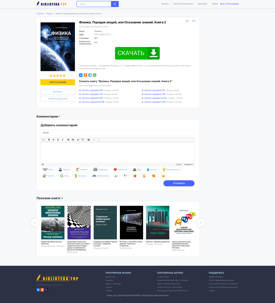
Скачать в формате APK (162, 102)
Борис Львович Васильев (168, 284)
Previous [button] (35, 223)
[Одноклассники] (85, 75)
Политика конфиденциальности (223, 287)
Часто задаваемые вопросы (221, 280)
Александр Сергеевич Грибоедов (172, 290)
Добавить (57, 91)
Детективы (110, 277)
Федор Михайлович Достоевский (172, 280)
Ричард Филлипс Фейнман (53, 246)
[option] (52, 226)
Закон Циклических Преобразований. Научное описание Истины (181, 245)
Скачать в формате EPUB (99, 102)
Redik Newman (126, 248)
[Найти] (115, 4)
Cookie (212, 290)
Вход (222, 4)
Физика (50, 14)
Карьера (109, 280)
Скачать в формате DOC (162, 94)
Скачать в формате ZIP (161, 90)
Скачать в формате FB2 (99, 90)
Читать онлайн (57, 82)
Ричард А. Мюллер (154, 244)
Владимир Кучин (101, 248)
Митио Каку (72, 252)
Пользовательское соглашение (223, 284)
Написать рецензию (57, 98)
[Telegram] (90, 75)
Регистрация (232, 4)
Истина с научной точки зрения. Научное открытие (131, 244)
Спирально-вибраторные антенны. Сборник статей (105, 244)
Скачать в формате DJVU (163, 98)
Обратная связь (216, 277)
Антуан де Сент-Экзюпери (169, 287)
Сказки (108, 290)
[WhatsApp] (94, 75)
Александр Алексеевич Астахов (93, 26)
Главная (40, 14)
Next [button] (201, 223)
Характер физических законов (51, 243)
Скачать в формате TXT (99, 94)
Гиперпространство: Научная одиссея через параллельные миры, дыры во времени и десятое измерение (78, 246)
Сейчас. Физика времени (158, 242)
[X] (46, 290)
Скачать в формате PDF (100, 98)
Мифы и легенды (113, 284)
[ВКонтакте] (80, 75)
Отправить (179, 183)
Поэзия (108, 287)
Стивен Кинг (163, 277)
